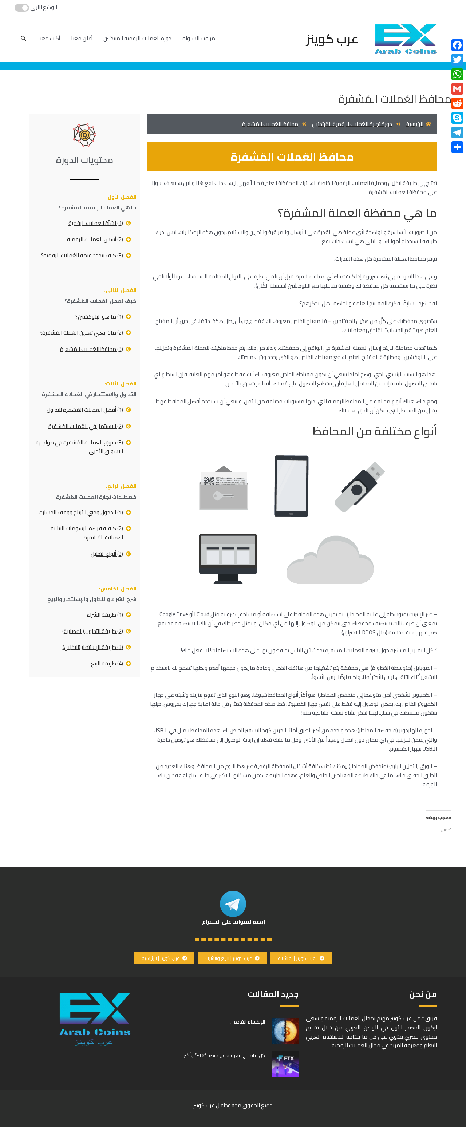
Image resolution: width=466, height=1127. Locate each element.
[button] (301, 958)
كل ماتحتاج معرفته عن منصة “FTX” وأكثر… (223, 1055)
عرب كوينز (332, 39)
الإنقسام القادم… (247, 1021)
